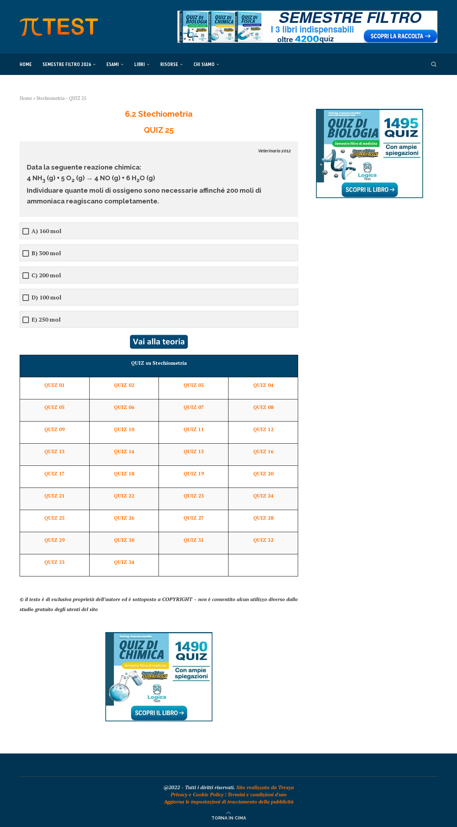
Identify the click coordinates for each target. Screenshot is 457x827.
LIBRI (139, 64)
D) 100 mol (46, 297)
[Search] (433, 64)
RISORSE (169, 64)
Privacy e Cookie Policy (197, 794)
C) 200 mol (46, 275)
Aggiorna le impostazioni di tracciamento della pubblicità (228, 801)
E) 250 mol (46, 319)
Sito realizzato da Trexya (265, 787)
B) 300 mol (46, 253)
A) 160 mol (46, 231)
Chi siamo (204, 64)
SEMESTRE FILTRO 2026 (66, 64)
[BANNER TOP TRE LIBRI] (307, 14)
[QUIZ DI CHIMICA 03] (158, 635)
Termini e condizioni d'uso (257, 794)
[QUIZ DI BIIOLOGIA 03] (369, 112)
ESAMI (112, 64)
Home (26, 64)
